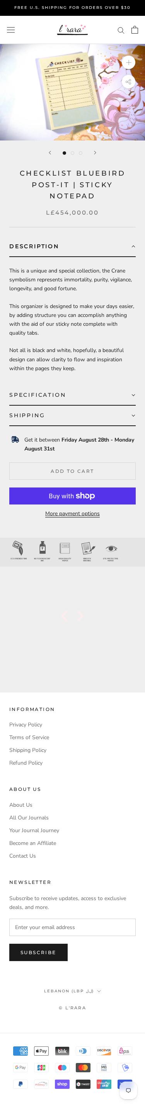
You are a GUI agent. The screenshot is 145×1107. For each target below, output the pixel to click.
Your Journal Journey (34, 830)
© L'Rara (72, 1008)
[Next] (95, 152)
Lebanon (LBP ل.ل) (69, 991)
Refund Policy (26, 763)
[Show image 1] (64, 153)
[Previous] (50, 152)
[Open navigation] (11, 30)
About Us (20, 805)
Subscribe (38, 952)
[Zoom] (128, 62)
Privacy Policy (25, 724)
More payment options (72, 513)
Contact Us (22, 856)
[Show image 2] (72, 153)
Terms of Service (29, 737)
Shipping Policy (27, 750)
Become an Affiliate (32, 843)
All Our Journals (29, 817)
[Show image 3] (80, 153)
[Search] (121, 30)
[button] (72, 247)
